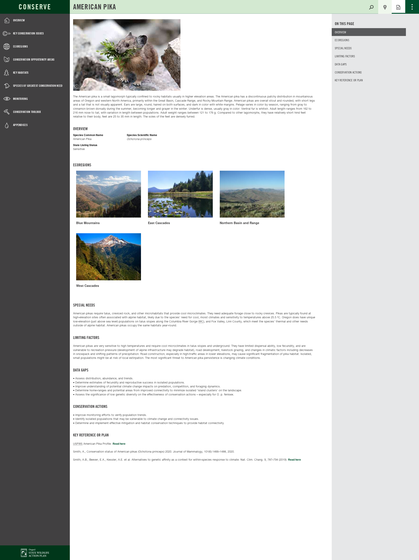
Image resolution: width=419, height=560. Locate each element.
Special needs (343, 48)
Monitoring (20, 98)
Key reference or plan (349, 80)
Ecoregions (20, 46)
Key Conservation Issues (28, 33)
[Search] (371, 7)
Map (385, 7)
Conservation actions (348, 72)
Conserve (35, 6)
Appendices (20, 125)
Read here (119, 444)
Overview (19, 20)
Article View (398, 7)
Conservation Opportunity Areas (33, 59)
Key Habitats (20, 72)
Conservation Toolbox (27, 112)
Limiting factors (345, 56)
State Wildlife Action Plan (35, 552)
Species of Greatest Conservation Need (37, 85)
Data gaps (341, 64)
